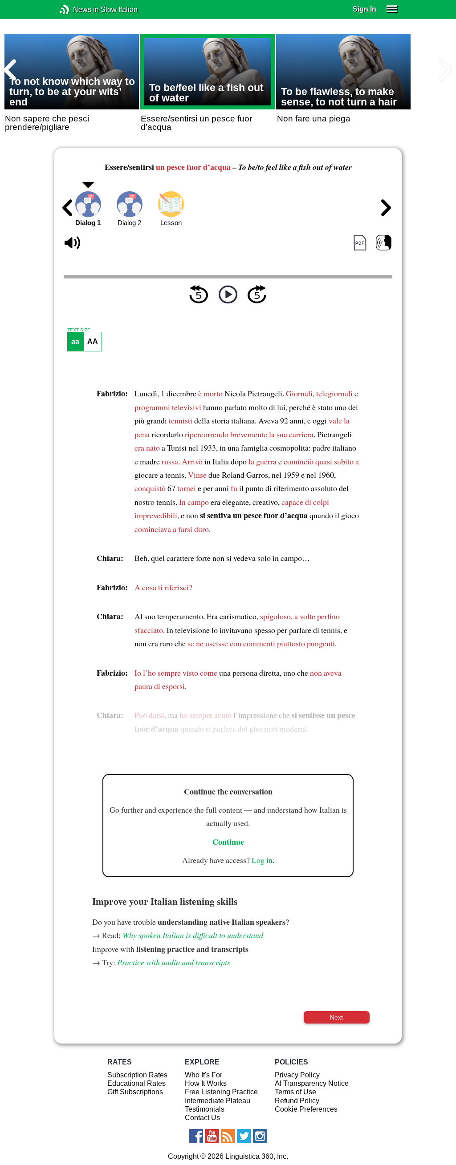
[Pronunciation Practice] (383, 243)
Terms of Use (295, 1092)
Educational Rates (136, 1083)
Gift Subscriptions (135, 1092)
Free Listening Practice (221, 1092)
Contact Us (202, 1117)
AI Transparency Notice (312, 1083)
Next (336, 1017)
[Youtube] (212, 1136)
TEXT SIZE (78, 330)
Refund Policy (297, 1101)
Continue (228, 841)
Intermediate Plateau (217, 1101)
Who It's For (203, 1075)
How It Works (206, 1083)
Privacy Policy (297, 1075)
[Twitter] (244, 1136)
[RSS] (228, 1136)
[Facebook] (196, 1136)
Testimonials (204, 1109)
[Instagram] (260, 1136)
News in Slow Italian (77, 9)
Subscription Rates (137, 1075)
